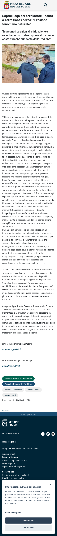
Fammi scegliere (13, 512)
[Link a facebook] (43, 434)
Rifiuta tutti (29, 528)
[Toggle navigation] (51, 5)
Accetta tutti (28, 520)
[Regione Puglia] (6, 5)
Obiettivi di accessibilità (13, 477)
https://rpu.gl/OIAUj (11, 349)
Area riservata (12, 433)
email (12, 453)
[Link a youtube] (53, 434)
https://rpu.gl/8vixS (11, 365)
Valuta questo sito (28, 414)
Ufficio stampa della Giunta (14, 460)
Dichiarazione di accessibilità (15, 475)
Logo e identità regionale (13, 466)
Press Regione (8, 463)
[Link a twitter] (48, 434)
